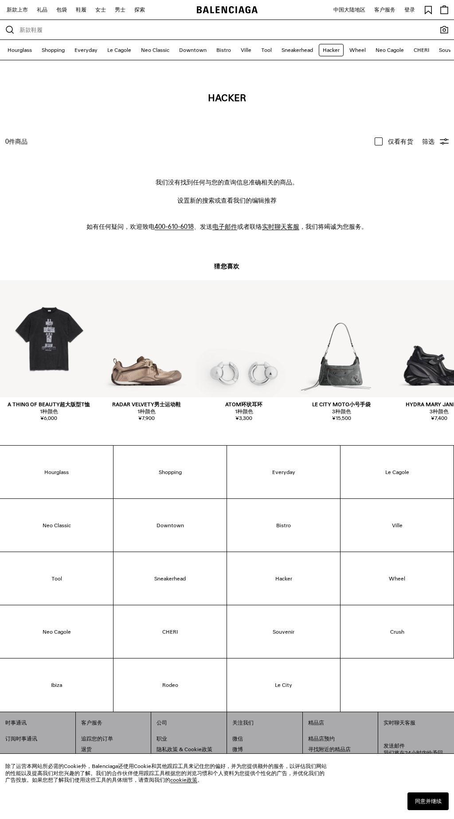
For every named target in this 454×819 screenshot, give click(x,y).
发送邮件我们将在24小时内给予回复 (413, 752)
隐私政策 (167, 749)
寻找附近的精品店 (329, 749)
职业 (162, 738)
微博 (237, 749)
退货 (86, 749)
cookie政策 (183, 779)
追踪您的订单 (97, 738)
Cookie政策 (198, 749)
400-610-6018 (174, 226)
